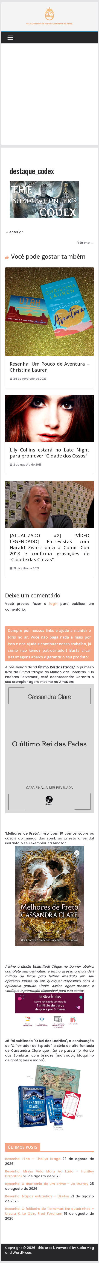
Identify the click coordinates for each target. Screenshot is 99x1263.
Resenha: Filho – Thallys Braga (32, 1159)
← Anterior (14, 232)
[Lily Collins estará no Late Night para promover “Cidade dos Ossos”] (49, 397)
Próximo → (85, 242)
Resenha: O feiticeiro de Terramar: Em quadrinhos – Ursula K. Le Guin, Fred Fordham (49, 1211)
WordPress (22, 1252)
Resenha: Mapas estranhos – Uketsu (37, 1196)
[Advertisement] (49, 95)
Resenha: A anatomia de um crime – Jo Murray (46, 1183)
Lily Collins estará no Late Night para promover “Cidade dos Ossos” (49, 453)
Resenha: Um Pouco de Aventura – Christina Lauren (49, 367)
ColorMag (85, 1247)
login (53, 603)
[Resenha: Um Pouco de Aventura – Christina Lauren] (49, 269)
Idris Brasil (45, 1247)
